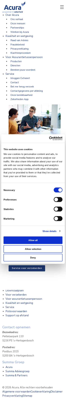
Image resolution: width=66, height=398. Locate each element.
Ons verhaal (16, 19)
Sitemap (27, 396)
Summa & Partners (16, 375)
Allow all (33, 240)
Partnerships (17, 27)
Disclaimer (56, 391)
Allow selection (33, 249)
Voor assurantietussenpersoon (24, 299)
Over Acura (12, 15)
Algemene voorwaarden (16, 391)
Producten (16, 61)
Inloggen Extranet (20, 78)
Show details (49, 231)
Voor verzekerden (16, 294)
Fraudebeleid (17, 44)
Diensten (15, 65)
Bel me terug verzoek (22, 86)
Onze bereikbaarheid (21, 95)
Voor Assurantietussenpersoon (24, 57)
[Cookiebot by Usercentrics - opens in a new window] (49, 138)
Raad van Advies (19, 40)
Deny (33, 257)
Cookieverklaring (40, 391)
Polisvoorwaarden (16, 311)
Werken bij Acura (19, 32)
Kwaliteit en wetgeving (19, 36)
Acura (9, 367)
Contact (14, 82)
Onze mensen (17, 23)
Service (10, 74)
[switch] (58, 199)
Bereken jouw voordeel (22, 70)
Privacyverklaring (19, 48)
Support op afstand (17, 315)
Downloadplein (15, 290)
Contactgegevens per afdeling (26, 91)
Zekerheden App (19, 99)
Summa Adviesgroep (17, 371)
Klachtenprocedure (20, 53)
